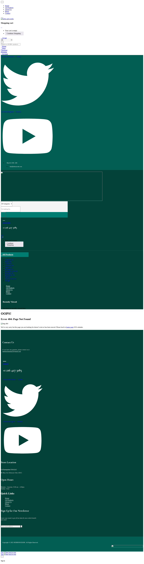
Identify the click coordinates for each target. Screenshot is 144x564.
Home (7, 498)
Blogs (7, 504)
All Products (9, 500)
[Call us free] (4, 219)
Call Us (5, 364)
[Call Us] (4, 359)
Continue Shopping (14, 33)
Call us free (6, 222)
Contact (7, 506)
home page (69, 327)
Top (2, 552)
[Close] (1, 27)
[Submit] (21, 526)
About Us (8, 502)
